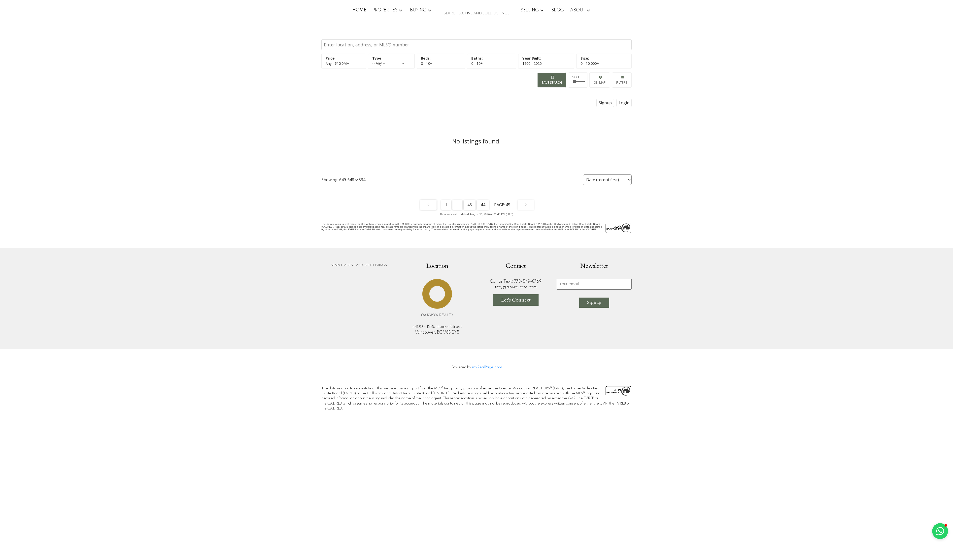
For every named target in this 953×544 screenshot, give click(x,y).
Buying (418, 10)
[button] (940, 531)
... (457, 204)
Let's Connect (516, 300)
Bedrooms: (426, 63)
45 (508, 204)
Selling (529, 10)
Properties (385, 10)
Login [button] (624, 102)
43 (469, 204)
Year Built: (532, 63)
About (577, 10)
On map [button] (600, 82)
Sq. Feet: (589, 63)
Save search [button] (552, 82)
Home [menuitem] (359, 10)
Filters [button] (621, 82)
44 (483, 204)
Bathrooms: (477, 63)
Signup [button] (605, 102)
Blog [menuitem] (557, 10)
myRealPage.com (487, 367)
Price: (337, 63)
